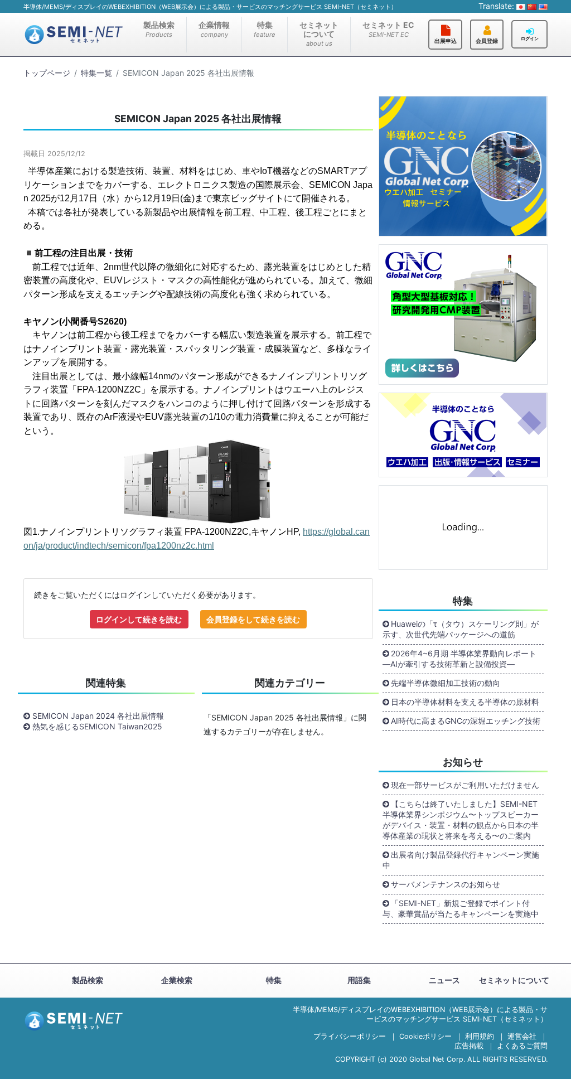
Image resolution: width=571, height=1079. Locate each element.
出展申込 (445, 40)
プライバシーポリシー (349, 1036)
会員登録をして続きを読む (253, 619)
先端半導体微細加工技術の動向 (445, 683)
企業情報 (214, 29)
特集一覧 (96, 73)
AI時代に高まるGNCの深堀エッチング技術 (465, 720)
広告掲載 (468, 1046)
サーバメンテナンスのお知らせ (445, 884)
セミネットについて (318, 33)
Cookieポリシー (425, 1036)
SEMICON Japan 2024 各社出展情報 (98, 715)
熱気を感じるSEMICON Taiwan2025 (97, 726)
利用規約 (479, 1036)
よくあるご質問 (522, 1046)
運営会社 (521, 1036)
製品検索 (159, 29)
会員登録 (487, 40)
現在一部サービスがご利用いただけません (465, 785)
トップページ (46, 73)
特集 (264, 29)
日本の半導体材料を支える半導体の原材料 (465, 702)
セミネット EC (388, 29)
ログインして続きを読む (139, 619)
